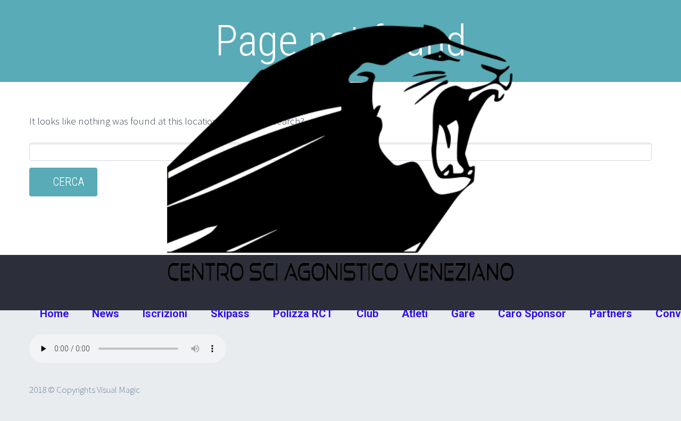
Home (54, 313)
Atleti (415, 313)
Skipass (230, 313)
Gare (463, 313)
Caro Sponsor (532, 313)
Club (367, 313)
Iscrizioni (165, 313)
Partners (610, 313)
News (105, 313)
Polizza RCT (303, 313)
